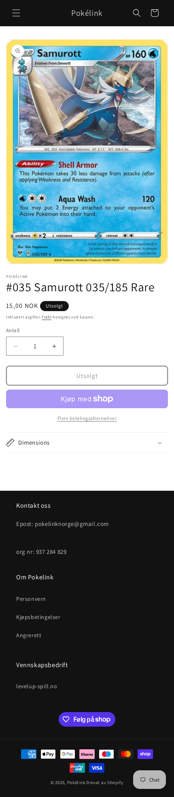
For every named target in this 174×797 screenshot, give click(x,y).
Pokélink (76, 782)
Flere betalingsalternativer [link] (87, 418)
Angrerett (28, 635)
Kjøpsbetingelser (38, 617)
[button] (16, 13)
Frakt (47, 317)
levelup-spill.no (36, 686)
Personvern (31, 598)
